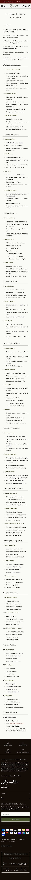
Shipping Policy (13, 840)
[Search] (5, 7)
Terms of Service (5, 840)
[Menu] (2, 7)
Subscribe (15, 821)
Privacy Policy (4, 842)
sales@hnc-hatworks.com (17, 725)
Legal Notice (12, 842)
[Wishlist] (25, 7)
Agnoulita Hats (8, 847)
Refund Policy (22, 840)
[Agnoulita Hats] (14, 7)
